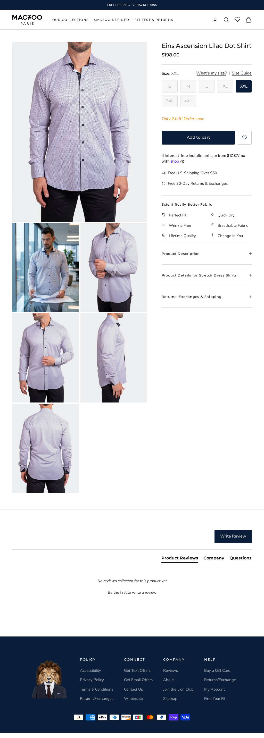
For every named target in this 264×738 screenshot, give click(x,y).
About (168, 679)
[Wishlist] (237, 19)
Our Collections (70, 20)
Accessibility (90, 670)
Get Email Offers (138, 679)
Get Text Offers (137, 670)
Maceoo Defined (111, 20)
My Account (214, 689)
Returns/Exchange (220, 679)
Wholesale (133, 698)
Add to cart (198, 137)
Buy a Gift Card (217, 670)
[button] (244, 137)
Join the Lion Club (178, 689)
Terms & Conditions (96, 689)
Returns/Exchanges (96, 698)
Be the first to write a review (132, 592)
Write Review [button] (233, 536)
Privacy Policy (92, 679)
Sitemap (170, 698)
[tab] (179, 559)
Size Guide (242, 73)
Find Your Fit (214, 698)
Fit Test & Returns (154, 20)
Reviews (170, 670)
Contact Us (133, 689)
